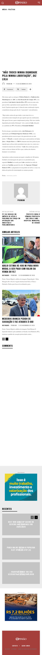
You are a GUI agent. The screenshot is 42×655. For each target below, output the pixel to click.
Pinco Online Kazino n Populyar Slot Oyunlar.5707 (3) (21, 548)
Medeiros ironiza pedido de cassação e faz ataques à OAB (17, 320)
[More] (30, 89)
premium (9, 83)
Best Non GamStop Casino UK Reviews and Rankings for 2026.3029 (21, 524)
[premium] (4, 83)
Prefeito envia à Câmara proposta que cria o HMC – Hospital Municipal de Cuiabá (32, 218)
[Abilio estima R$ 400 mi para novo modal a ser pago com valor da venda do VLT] (21, 250)
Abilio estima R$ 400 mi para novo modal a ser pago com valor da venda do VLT (20, 268)
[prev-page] (3, 339)
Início (4, 9)
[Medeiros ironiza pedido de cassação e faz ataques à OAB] (21, 303)
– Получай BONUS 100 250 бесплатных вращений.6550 (21, 573)
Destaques (5, 275)
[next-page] (7, 339)
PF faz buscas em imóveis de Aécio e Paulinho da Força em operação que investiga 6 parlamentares (11, 219)
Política (11, 9)
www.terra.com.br (12, 175)
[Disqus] (21, 379)
